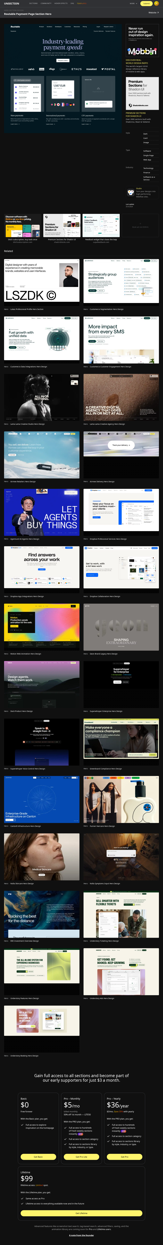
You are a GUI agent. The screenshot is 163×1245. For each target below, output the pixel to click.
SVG (72, 3)
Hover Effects (61, 3)
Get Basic (38, 1156)
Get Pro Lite (81, 1156)
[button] (133, 3)
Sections (33, 3)
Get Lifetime (81, 1213)
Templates (82, 3)
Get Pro (124, 1156)
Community (46, 3)
